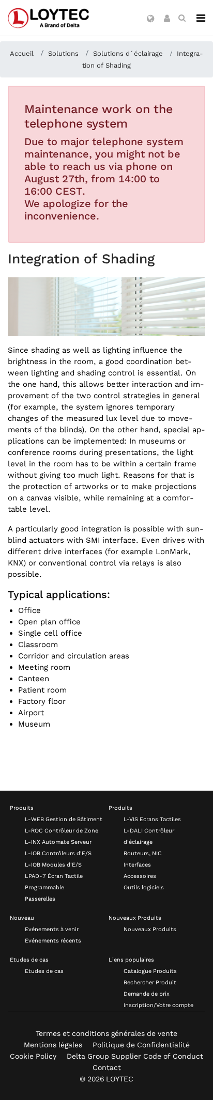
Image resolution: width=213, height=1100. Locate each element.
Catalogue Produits (150, 971)
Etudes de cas (29, 959)
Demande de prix (147, 994)
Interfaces (137, 864)
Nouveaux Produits (135, 918)
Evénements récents (53, 940)
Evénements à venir (52, 929)
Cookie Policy (33, 1056)
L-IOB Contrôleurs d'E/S (58, 853)
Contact (107, 1067)
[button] (151, 19)
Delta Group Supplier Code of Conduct (135, 1056)
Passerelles (40, 898)
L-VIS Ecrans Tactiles (152, 819)
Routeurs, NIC (143, 853)
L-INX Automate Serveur (58, 842)
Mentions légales (53, 1045)
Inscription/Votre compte (158, 1005)
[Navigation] (200, 18)
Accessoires (140, 876)
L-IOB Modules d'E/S (53, 864)
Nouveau (22, 918)
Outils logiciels (144, 887)
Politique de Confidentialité (141, 1045)
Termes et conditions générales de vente (106, 1033)
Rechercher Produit (150, 982)
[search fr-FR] (182, 18)
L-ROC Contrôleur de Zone (61, 830)
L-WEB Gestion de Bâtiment (63, 819)
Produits (22, 808)
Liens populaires (131, 959)
